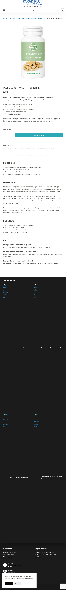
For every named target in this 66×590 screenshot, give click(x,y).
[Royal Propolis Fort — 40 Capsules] (36, 348)
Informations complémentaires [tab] (34, 156)
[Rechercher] (33, 10)
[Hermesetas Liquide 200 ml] (5, 348)
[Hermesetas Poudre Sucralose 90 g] (36, 477)
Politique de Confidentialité (44, 552)
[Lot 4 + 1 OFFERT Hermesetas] (5, 477)
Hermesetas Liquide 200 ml (18, 348)
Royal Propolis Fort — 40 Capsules (51, 348)
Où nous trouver (8, 554)
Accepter (8, 584)
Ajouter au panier (39, 135)
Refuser (17, 584)
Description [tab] (19, 156)
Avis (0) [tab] (48, 156)
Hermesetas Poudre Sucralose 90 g (51, 477)
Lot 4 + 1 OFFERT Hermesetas (19, 477)
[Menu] (4, 10)
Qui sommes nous (9, 552)
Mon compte (7, 557)
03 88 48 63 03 (11, 572)
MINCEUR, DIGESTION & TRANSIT (39, 148)
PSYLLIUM (51, 148)
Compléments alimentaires (20, 148)
